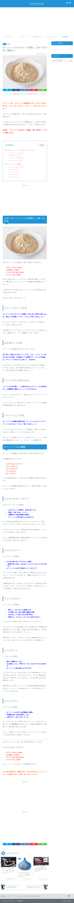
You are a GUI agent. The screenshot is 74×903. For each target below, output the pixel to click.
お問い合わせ (37, 36)
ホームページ (9, 36)
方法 (5, 44)
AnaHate (37, 3)
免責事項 (20, 900)
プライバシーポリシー (51, 37)
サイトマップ (23, 36)
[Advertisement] (37, 20)
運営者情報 (65, 36)
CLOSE (41, 145)
